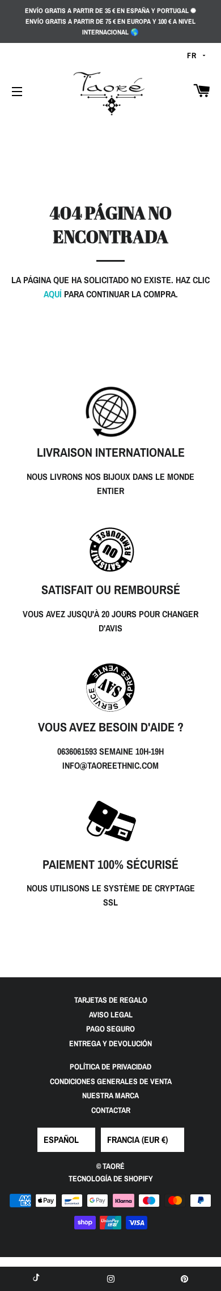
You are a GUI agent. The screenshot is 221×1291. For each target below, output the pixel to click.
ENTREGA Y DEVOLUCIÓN (110, 1043)
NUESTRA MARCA (110, 1095)
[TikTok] (37, 1279)
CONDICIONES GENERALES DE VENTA (111, 1081)
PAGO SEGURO (110, 1029)
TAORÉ (114, 1166)
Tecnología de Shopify (111, 1178)
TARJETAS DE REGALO (110, 1000)
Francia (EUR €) (137, 1139)
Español (61, 1139)
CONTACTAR (110, 1110)
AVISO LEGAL (111, 1015)
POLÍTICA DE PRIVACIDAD (110, 1067)
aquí (53, 294)
